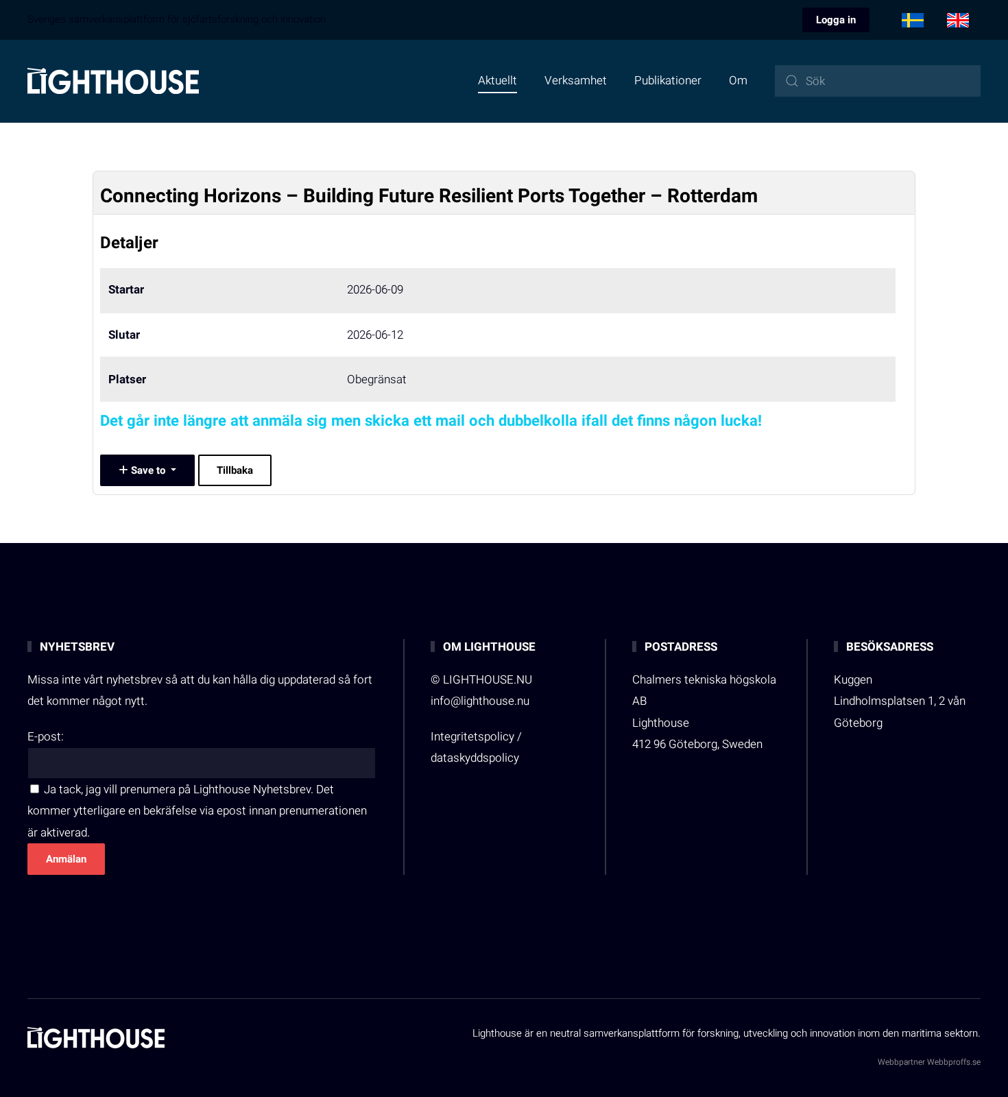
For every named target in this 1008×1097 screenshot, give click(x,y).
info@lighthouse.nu (480, 701)
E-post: (45, 736)
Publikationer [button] (667, 80)
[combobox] (878, 81)
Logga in (836, 19)
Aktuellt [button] (497, 80)
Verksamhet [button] (575, 80)
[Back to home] (113, 80)
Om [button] (738, 80)
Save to (148, 470)
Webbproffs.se (954, 1062)
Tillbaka (235, 470)
